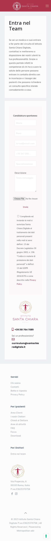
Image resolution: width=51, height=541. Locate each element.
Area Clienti (17, 412)
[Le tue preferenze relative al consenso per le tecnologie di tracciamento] (46, 536)
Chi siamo (16, 382)
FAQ (13, 427)
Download (16, 435)
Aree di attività (18, 424)
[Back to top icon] (25, 513)
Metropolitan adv (25, 530)
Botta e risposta (19, 390)
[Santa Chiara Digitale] (25, 5)
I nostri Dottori (18, 416)
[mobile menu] (47, 5)
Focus (13, 431)
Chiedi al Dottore (19, 420)
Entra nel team (18, 453)
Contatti (15, 386)
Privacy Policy (18, 394)
